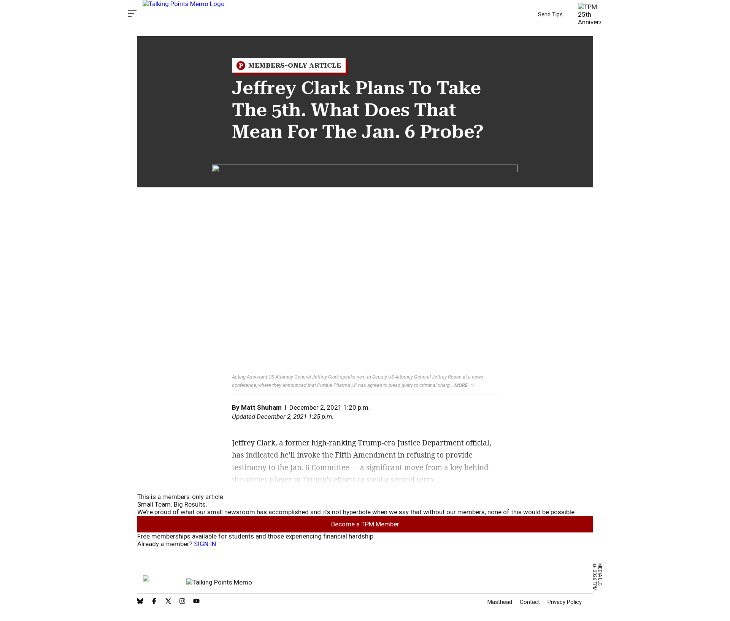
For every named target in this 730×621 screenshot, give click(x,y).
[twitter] (168, 602)
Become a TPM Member (365, 524)
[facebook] (154, 602)
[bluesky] (140, 602)
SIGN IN (205, 544)
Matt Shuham (261, 407)
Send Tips (550, 14)
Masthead (499, 602)
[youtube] (196, 602)
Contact (530, 602)
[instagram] (182, 602)
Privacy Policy (565, 602)
